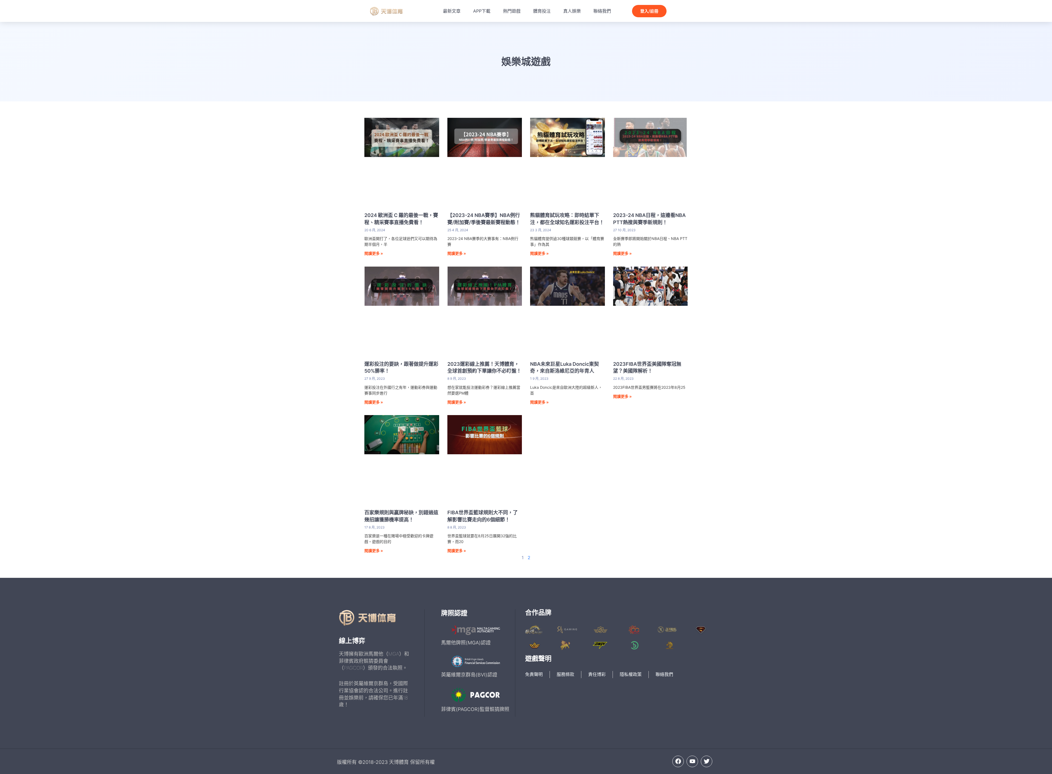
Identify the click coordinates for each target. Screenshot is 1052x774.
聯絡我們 (602, 11)
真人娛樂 (572, 11)
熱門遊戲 (512, 11)
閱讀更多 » (373, 253)
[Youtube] (692, 761)
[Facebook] (678, 761)
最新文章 (452, 11)
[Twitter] (706, 761)
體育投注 (542, 11)
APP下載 (481, 11)
